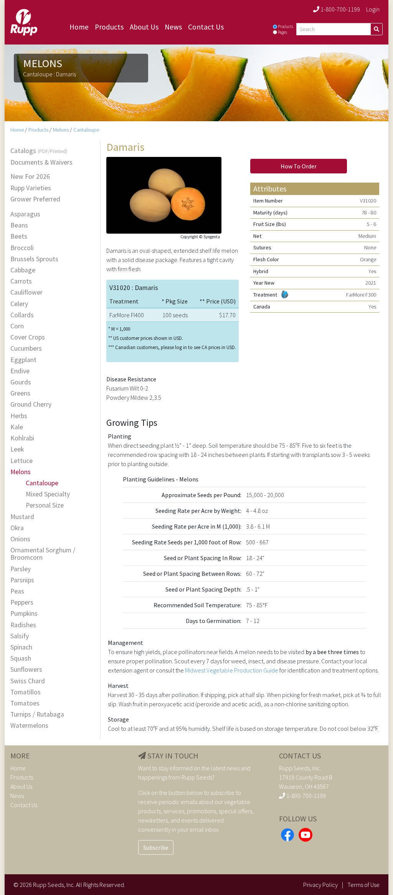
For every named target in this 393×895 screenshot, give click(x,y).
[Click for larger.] (163, 194)
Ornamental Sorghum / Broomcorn (42, 554)
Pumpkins (24, 613)
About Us (144, 26)
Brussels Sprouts (34, 259)
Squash (20, 658)
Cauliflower (26, 292)
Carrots (21, 281)
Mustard (22, 517)
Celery (19, 304)
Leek (17, 449)
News (173, 26)
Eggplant (23, 360)
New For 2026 (30, 176)
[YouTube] (305, 834)
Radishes (23, 625)
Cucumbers (26, 348)
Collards (22, 315)
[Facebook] (287, 834)
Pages (282, 32)
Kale (16, 427)
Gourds (20, 382)
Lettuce (21, 461)
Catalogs (38, 151)
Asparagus (25, 214)
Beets (18, 236)
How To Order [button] (299, 166)
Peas (17, 591)
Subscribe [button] (155, 847)
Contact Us (206, 26)
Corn (17, 326)
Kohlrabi (22, 438)
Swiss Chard (27, 681)
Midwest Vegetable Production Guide (231, 670)
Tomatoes (25, 703)
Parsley (20, 569)
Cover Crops (27, 337)
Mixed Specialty (48, 494)
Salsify (19, 636)
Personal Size (45, 505)
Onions (20, 539)
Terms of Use (363, 884)
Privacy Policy (320, 884)
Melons (61, 129)
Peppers (21, 602)
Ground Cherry (30, 404)
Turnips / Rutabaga (37, 714)
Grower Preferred (35, 199)
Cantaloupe (86, 129)
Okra (17, 528)
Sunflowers (26, 669)
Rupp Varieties (30, 188)
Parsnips (22, 580)
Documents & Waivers (41, 162)
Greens (20, 393)
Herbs (18, 416)
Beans (19, 225)
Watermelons (29, 725)
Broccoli (22, 248)
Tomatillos (25, 692)
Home (79, 26)
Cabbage (22, 270)
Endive (20, 371)
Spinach (21, 647)
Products (109, 26)
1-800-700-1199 (339, 9)
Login (373, 9)
